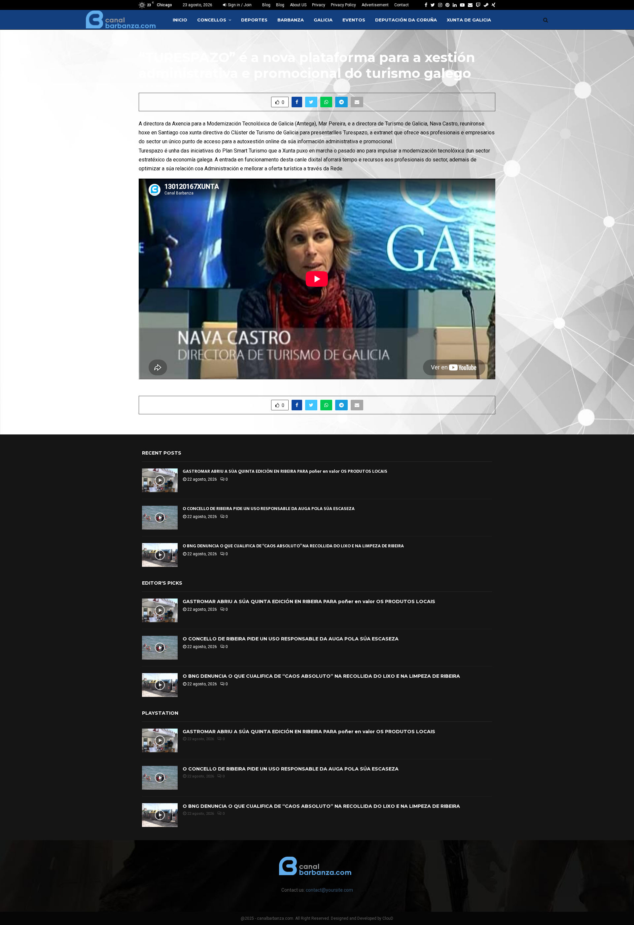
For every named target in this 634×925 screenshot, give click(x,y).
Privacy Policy (343, 5)
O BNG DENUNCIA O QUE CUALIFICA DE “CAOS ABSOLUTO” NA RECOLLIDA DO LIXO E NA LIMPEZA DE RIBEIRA (293, 546)
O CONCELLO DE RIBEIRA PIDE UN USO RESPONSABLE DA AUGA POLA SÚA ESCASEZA (269, 508)
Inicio (180, 19)
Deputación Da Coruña (406, 19)
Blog (266, 5)
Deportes (254, 19)
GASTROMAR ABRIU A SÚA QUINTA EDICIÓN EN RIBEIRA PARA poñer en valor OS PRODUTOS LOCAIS (285, 471)
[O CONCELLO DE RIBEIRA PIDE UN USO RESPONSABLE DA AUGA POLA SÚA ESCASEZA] (160, 518)
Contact (401, 5)
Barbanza (290, 19)
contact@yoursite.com (329, 890)
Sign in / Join (239, 5)
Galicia (323, 19)
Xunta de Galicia (469, 19)
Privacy (318, 5)
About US (298, 5)
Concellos (211, 19)
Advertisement (375, 5)
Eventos (353, 19)
